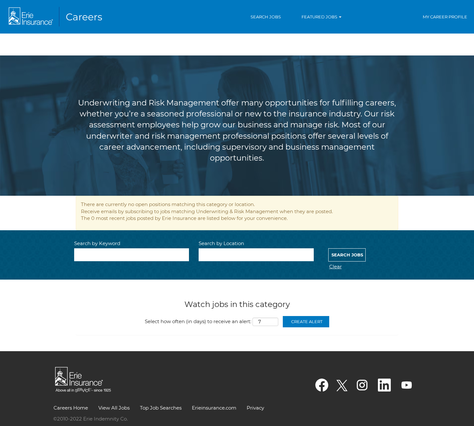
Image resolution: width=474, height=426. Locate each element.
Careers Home (71, 408)
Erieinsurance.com (214, 408)
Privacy (255, 408)
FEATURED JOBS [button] (319, 16)
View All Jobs (114, 408)
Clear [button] (335, 266)
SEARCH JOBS (266, 16)
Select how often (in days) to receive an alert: (198, 321)
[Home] (56, 16)
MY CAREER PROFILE (445, 16)
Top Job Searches (161, 408)
